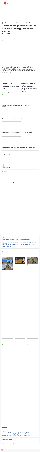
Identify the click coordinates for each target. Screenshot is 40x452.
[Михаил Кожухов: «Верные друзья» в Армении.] (11, 94)
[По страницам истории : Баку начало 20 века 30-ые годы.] (11, 136)
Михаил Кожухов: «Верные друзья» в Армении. (15, 105)
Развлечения (7, 22)
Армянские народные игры (14, 432)
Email (3, 165)
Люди (26, 434)
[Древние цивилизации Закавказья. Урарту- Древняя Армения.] (20, 344)
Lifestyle (3, 432)
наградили (25, 72)
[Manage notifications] (2, 450)
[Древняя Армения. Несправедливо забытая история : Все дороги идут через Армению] (20, 338)
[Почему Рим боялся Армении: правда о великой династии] (20, 263)
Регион (20, 435)
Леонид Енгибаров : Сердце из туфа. (12, 119)
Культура (16, 434)
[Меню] (1, 3)
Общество (5, 435)
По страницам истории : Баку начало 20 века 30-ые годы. (18, 147)
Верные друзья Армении (31, 432)
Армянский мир (23, 432)
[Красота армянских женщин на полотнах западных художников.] (11, 121)
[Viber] (3, 59)
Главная (3, 22)
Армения (8, 432)
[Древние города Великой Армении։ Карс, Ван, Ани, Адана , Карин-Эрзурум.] (32, 263)
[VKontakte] (0, 447)
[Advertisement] (20, 13)
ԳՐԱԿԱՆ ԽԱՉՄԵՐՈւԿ (27, 435)
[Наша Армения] (8, 3)
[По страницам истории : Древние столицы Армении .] (32, 344)
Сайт (3, 166)
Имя (3, 164)
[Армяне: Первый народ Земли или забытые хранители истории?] (32, 264)
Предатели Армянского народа (15, 435)
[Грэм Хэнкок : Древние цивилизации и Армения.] (7, 263)
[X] (2, 59)
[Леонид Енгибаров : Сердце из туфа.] (11, 107)
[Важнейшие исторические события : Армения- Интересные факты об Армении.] (20, 264)
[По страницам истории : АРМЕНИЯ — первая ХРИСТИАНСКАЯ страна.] (7, 338)
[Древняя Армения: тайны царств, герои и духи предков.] (32, 338)
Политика (10, 435)
